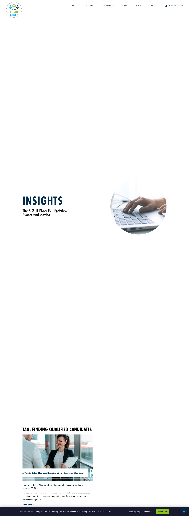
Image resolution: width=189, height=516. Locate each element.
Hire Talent (91, 6)
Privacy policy (134, 511)
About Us (125, 6)
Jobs (75, 6)
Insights (141, 6)
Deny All (148, 511)
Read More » (28, 504)
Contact (155, 6)
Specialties (109, 6)
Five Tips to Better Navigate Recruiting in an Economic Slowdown (52, 484)
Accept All (162, 511)
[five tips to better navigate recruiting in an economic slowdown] (57, 457)
